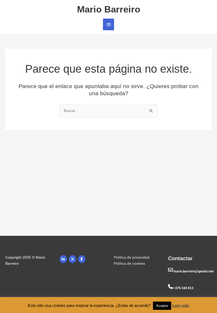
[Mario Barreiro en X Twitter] (72, 259)
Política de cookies (129, 263)
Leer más (180, 305)
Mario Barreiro (108, 9)
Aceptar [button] (162, 306)
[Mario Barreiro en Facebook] (81, 259)
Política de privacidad (132, 257)
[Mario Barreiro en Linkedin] (63, 259)
